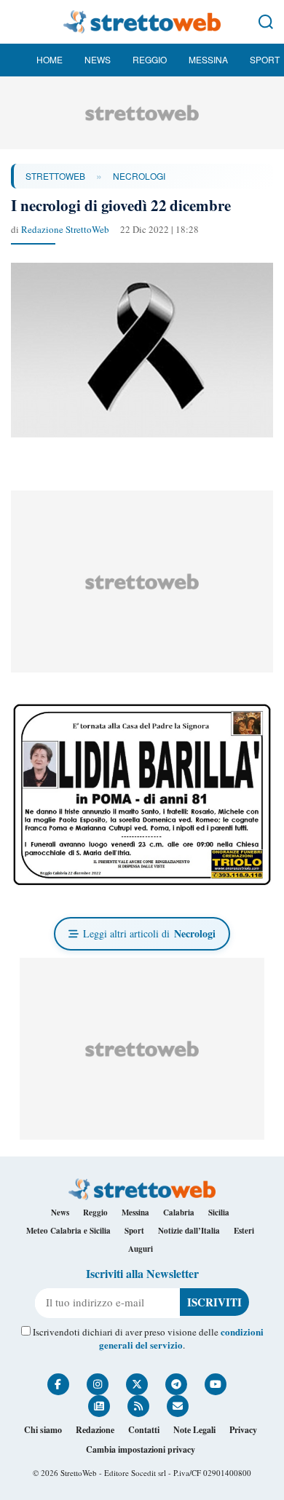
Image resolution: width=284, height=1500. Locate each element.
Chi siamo (43, 1430)
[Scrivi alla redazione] (178, 1406)
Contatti (143, 1430)
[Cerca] (265, 21)
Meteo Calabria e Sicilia (68, 1231)
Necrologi (139, 176)
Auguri (140, 1249)
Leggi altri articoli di (149, 933)
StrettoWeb (55, 176)
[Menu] (18, 21)
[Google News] (99, 1406)
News (97, 59)
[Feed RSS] (138, 1406)
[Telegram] (176, 1384)
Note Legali (194, 1430)
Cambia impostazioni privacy (140, 1449)
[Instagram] (98, 1384)
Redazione (95, 1430)
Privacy (243, 1430)
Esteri (244, 1231)
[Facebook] (58, 1384)
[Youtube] (215, 1384)
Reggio (150, 59)
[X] (137, 1384)
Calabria (178, 1212)
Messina (208, 59)
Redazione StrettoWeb (65, 229)
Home (49, 59)
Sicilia (218, 1212)
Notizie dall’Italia (189, 1231)
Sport (265, 59)
